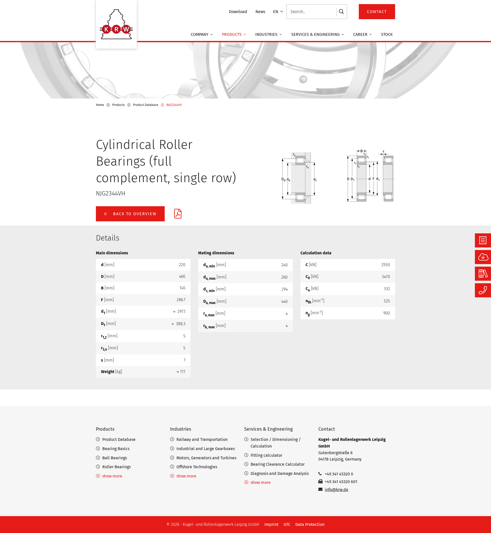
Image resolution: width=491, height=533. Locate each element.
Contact (326, 429)
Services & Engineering (316, 34)
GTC (287, 524)
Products (232, 34)
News (260, 11)
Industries (266, 34)
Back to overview (134, 213)
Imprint (271, 524)
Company (200, 34)
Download (238, 11)
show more (112, 476)
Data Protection (310, 524)
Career (361, 34)
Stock (387, 34)
